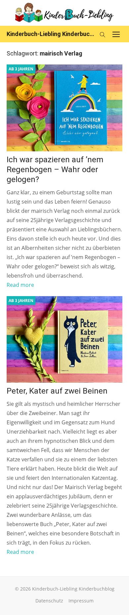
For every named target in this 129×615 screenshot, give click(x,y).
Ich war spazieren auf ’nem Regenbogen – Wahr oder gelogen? (55, 169)
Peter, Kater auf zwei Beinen (57, 391)
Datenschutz (49, 600)
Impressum (81, 600)
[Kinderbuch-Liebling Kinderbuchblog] (64, 13)
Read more (20, 284)
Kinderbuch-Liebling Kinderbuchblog (51, 33)
